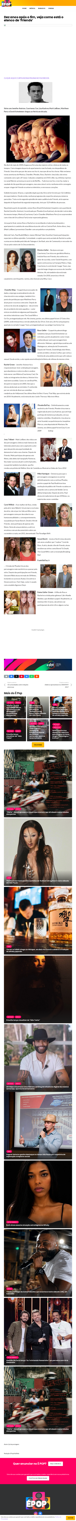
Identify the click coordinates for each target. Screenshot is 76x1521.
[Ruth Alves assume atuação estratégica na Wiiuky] (38, 1162)
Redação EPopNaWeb (11, 1453)
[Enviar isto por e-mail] (6, 676)
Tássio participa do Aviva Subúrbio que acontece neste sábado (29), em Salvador (36, 1293)
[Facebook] (40, 1513)
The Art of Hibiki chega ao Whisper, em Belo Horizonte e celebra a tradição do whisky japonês (60, 711)
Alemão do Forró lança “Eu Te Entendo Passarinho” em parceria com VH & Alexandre (37, 1361)
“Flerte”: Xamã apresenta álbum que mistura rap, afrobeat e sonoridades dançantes (13, 710)
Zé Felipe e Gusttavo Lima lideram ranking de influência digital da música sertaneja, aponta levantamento (37, 732)
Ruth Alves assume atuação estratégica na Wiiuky (27, 1225)
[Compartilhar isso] (11, 676)
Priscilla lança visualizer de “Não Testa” (14, 736)
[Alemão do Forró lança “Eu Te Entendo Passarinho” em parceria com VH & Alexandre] (38, 1299)
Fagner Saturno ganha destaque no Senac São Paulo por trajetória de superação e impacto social (35, 1155)
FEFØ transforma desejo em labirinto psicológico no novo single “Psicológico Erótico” (60, 734)
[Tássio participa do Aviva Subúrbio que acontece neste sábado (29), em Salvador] (38, 1231)
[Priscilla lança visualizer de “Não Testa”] (15, 721)
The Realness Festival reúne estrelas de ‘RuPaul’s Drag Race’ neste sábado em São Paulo (37, 710)
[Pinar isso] (21, 676)
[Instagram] (36, 1513)
